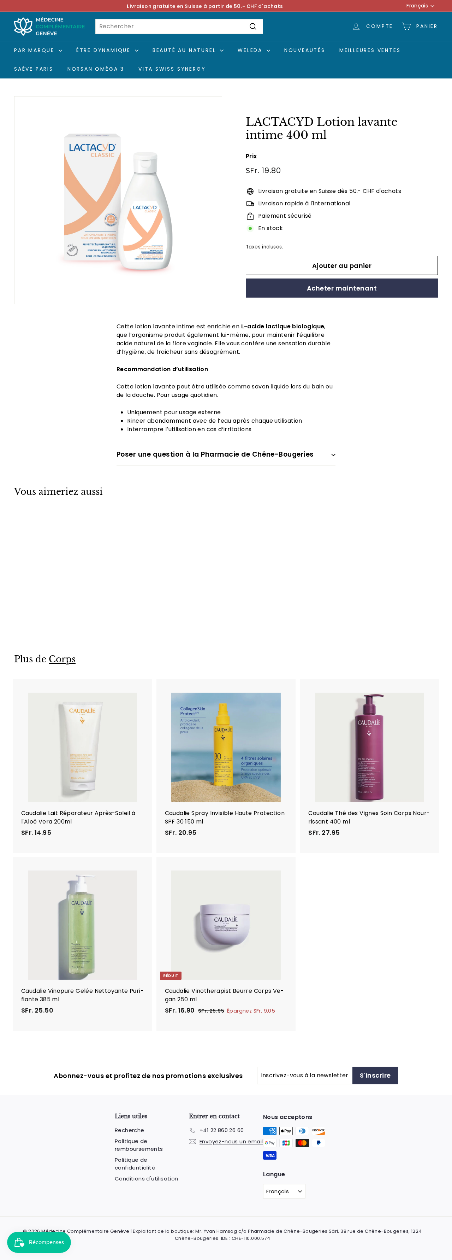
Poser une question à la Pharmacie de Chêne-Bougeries (215, 454)
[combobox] (179, 26)
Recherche (129, 1130)
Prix (251, 156)
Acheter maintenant (342, 288)
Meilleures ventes (370, 50)
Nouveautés (304, 50)
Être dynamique (104, 50)
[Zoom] (118, 200)
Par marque (35, 50)
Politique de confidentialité (135, 1164)
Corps (62, 659)
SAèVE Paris (33, 68)
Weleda (251, 50)
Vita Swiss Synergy (172, 68)
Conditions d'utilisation (146, 1178)
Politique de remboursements (139, 1145)
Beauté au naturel (185, 50)
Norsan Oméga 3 (95, 68)
